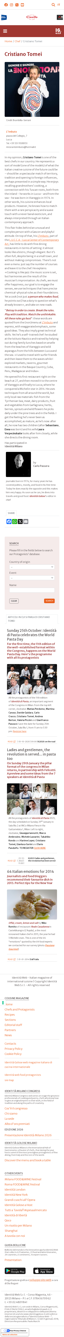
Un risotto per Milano (18, 1225)
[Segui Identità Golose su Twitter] (17, 4)
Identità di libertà (16, 1215)
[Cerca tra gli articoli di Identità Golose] (53, 4)
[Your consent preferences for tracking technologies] (3, 1003)
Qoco (8, 1220)
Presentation (13, 1260)
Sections (10, 1020)
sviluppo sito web (40, 1280)
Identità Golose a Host (18, 1205)
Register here (19, 731)
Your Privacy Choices (18, 1331)
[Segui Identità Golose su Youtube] (22, 4)
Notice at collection (9, 1334)
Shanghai (11, 1230)
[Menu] (5, 31)
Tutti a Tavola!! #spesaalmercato (26, 1210)
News (8, 1035)
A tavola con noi (15, 1236)
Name (12, 585)
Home (8, 41)
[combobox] (32, 590)
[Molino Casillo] (32, 17)
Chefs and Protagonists (20, 1009)
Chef (17, 41)
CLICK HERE (40, 848)
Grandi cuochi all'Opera (20, 1200)
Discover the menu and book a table (28, 1160)
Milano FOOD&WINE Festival (23, 1179)
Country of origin (19, 561)
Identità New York (16, 1194)
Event (12, 572)
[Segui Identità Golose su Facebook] (6, 4)
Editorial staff (13, 1025)
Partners (10, 1030)
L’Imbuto (43, 235)
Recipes (10, 1014)
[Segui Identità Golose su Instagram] (11, 4)
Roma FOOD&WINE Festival (22, 1184)
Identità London (15, 1189)
